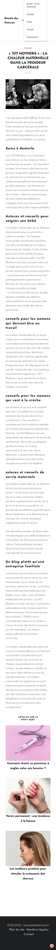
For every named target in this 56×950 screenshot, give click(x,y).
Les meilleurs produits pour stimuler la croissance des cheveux (28, 873)
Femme (30, 14)
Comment (32, 37)
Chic (29, 22)
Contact (29, 934)
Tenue (30, 29)
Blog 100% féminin (33, 5)
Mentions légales (37, 929)
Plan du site (16, 929)
